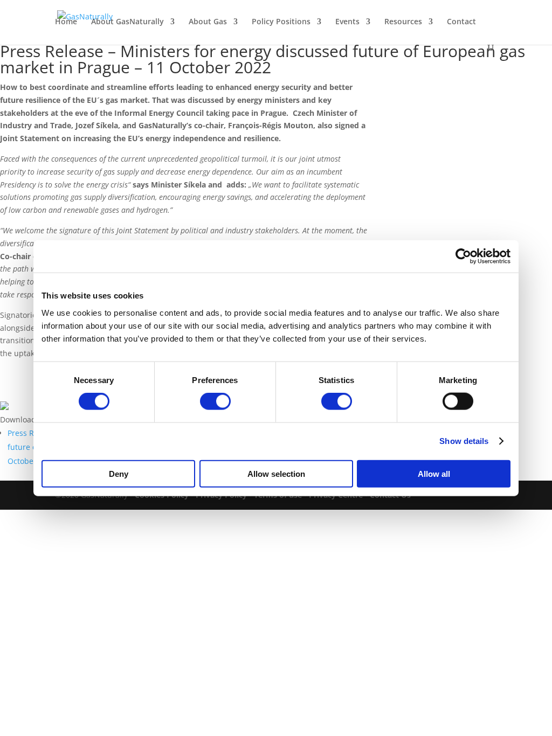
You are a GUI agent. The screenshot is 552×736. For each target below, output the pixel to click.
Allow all (434, 473)
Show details (463, 441)
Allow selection (276, 473)
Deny (118, 473)
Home (66, 22)
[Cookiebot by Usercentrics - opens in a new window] (463, 256)
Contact (461, 22)
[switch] (215, 401)
